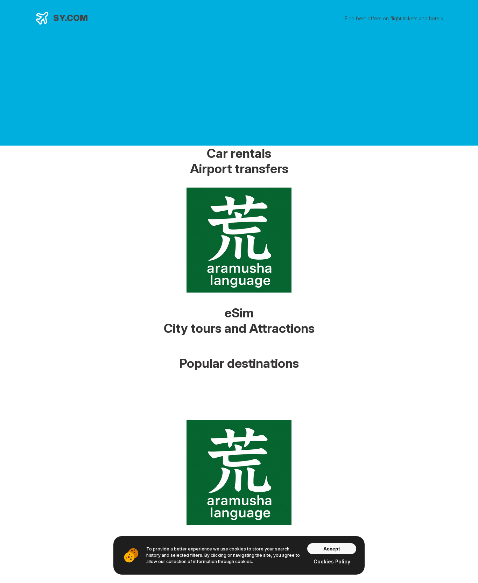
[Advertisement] (239, 85)
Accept (331, 549)
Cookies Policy (332, 561)
